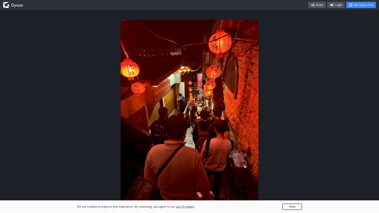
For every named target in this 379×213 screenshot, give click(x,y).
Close (292, 206)
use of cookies (185, 206)
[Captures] (13, 5)
